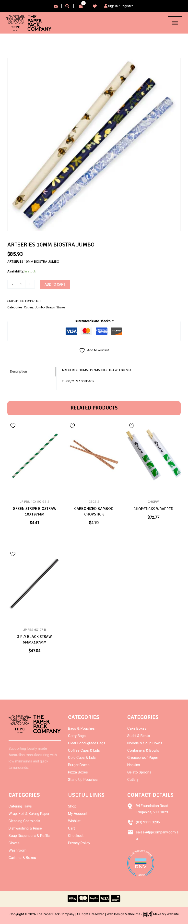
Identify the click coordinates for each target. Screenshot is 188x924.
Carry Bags (77, 736)
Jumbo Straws (45, 307)
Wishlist (74, 821)
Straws (61, 307)
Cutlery (29, 307)
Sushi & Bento (138, 736)
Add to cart (55, 284)
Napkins (133, 765)
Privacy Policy (79, 843)
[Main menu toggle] (175, 22)
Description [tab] (18, 371)
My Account (77, 813)
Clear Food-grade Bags (86, 743)
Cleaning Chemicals (24, 821)
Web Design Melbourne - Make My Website (143, 914)
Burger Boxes (79, 765)
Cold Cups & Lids (82, 757)
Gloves (14, 843)
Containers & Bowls (143, 750)
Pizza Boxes (78, 772)
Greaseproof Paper (142, 757)
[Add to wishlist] (13, 425)
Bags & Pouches (81, 728)
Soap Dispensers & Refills (29, 835)
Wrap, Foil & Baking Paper (29, 813)
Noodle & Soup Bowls (144, 743)
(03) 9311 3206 (148, 822)
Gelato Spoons (139, 772)
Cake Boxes (136, 728)
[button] (67, 6)
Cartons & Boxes (22, 857)
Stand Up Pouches (83, 779)
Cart (71, 828)
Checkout (75, 835)
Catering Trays (20, 806)
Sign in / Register (120, 6)
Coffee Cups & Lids (84, 750)
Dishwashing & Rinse (25, 828)
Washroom (17, 850)
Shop (72, 806)
